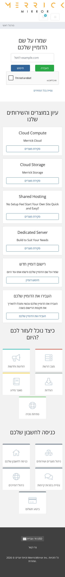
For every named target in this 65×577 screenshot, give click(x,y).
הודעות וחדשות (16, 366)
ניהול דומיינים (16, 485)
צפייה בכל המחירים (43, 90)
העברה (45, 68)
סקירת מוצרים (32, 149)
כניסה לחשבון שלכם (16, 461)
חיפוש (20, 68)
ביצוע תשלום (32, 509)
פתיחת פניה (32, 414)
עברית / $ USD (34, 538)
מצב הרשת (49, 366)
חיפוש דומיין (32, 280)
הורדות (49, 390)
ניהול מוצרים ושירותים (49, 461)
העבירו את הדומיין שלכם (32, 316)
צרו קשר (32, 547)
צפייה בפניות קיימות (48, 485)
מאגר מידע (16, 390)
